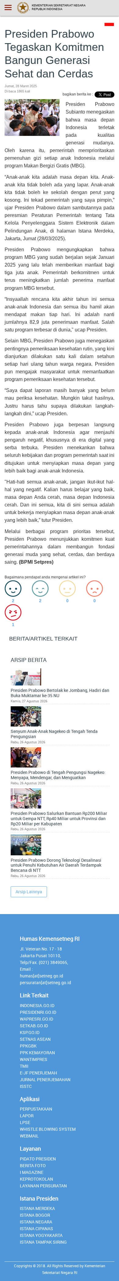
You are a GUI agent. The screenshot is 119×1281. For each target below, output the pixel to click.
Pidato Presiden (38, 1159)
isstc (26, 1086)
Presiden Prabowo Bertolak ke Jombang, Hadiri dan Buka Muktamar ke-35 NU (60, 693)
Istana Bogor (35, 1215)
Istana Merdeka (37, 1208)
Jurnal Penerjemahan (45, 1079)
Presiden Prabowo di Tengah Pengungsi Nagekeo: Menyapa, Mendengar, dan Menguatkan (58, 775)
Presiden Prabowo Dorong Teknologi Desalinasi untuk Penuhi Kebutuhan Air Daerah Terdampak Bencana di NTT (56, 865)
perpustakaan (36, 1109)
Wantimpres (33, 1059)
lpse (25, 1122)
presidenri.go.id (38, 1012)
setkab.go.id (34, 1026)
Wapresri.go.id (36, 1019)
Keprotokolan (36, 1179)
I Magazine (31, 1172)
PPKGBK (28, 1046)
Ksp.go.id (29, 1032)
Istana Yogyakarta (41, 1235)
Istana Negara (36, 1222)
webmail (29, 1136)
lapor (27, 1116)
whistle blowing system (48, 1129)
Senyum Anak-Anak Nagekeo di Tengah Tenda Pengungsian (54, 734)
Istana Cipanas (36, 1228)
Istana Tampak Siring (43, 1242)
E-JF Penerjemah (38, 1073)
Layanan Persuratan (43, 1186)
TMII (24, 1066)
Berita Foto (33, 1165)
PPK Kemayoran (37, 1052)
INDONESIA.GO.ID (37, 1005)
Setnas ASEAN (35, 1039)
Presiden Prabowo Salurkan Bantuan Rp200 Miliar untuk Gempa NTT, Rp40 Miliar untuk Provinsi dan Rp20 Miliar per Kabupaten (59, 818)
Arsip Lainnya (29, 891)
